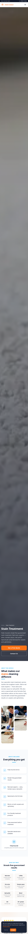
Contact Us (14, 653)
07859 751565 (24, 1)
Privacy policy (6, 926)
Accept (13, 930)
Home (2, 625)
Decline (6, 930)
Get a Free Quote (14, 648)
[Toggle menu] (25, 4)
